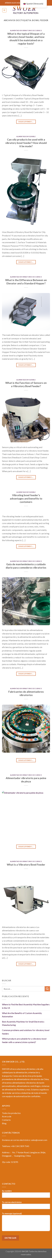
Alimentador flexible (25, 136)
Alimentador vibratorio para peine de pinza (26, 780)
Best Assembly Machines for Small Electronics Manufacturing (23, 1023)
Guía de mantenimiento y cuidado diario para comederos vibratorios (26, 566)
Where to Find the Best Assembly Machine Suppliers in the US (26, 1006)
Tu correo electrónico (12, 1202)
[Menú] (4, 10)
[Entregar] (47, 988)
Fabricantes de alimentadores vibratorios (26, 693)
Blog (4, 1123)
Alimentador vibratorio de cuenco (26, 30)
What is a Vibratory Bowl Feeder (26, 864)
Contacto (6, 1120)
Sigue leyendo (25, 122)
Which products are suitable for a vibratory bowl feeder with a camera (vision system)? (24, 1040)
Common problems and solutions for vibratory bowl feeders (25, 1032)
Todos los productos (11, 1113)
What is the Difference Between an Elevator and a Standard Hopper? (26, 281)
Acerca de (6, 1116)
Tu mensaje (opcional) (12, 1213)
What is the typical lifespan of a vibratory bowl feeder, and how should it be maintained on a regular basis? (26, 38)
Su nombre (7, 1191)
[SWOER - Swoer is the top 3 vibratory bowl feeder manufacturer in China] (26, 10)
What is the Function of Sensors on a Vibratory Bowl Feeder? (26, 384)
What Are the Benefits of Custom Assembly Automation (22, 1015)
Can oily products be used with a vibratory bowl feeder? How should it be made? (26, 143)
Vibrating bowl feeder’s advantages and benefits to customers (26, 498)
